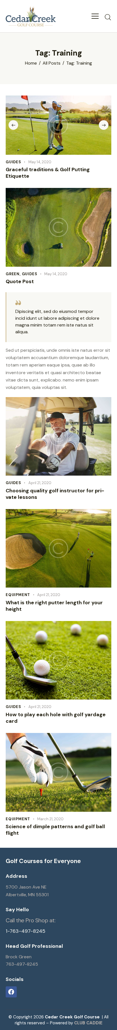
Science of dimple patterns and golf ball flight (55, 829)
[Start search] (108, 17)
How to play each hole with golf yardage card (56, 717)
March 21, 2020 (50, 819)
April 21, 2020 (39, 482)
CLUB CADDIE (88, 1023)
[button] (95, 16)
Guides (13, 162)
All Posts (51, 63)
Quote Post (20, 281)
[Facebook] (11, 991)
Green (13, 274)
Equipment (18, 594)
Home (31, 63)
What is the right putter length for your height (54, 606)
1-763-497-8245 (25, 931)
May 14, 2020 (39, 162)
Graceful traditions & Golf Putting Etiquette (48, 172)
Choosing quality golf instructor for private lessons (55, 494)
